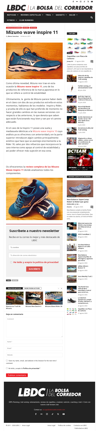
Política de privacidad (31, 368)
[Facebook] (73, 1)
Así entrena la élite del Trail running (85, 129)
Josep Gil (70, 61)
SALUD (72, 15)
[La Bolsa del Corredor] (49, 7)
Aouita (69, 207)
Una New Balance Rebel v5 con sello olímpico (84, 246)
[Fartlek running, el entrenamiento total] (72, 88)
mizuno (14, 280)
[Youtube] (91, 1)
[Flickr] (76, 1)
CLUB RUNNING (26, 20)
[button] (91, 17)
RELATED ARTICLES (14, 288)
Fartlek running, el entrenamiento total (85, 87)
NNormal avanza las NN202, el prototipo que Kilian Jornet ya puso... (85, 226)
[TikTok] (84, 1)
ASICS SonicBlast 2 (84, 234)
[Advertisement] (34, 158)
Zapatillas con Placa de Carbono (77, 57)
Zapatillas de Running (14, 28)
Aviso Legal (51, 425)
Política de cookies (64, 425)
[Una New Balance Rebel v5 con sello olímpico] (72, 247)
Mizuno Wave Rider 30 (53, 306)
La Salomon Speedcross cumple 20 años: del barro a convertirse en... (85, 300)
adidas (69, 53)
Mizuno (13, 25)
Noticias (33, 28)
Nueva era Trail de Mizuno (13, 307)
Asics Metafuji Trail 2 (85, 276)
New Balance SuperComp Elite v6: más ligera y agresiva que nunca (85, 257)
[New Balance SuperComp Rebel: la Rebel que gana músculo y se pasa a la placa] (80, 188)
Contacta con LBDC (80, 425)
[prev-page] (58, 288)
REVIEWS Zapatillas (31, 15)
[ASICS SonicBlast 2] (72, 237)
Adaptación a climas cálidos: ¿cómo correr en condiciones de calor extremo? (85, 141)
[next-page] (61, 288)
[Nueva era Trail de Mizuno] (15, 298)
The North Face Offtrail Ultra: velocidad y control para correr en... (84, 289)
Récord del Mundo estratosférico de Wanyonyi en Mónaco (85, 108)
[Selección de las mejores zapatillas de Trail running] (72, 78)
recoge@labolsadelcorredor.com (54, 410)
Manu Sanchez (13, 36)
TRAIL (48, 15)
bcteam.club (54, 405)
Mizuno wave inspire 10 (45, 131)
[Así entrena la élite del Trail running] (72, 130)
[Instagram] (80, 1)
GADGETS (60, 15)
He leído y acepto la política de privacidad (35, 262)
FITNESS (11, 20)
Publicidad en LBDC (81, 428)
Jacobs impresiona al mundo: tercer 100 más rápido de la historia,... (85, 119)
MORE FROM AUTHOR (32, 288)
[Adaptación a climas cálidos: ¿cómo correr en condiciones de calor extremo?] (72, 141)
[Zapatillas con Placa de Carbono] (80, 45)
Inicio (7, 25)
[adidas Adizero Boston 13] (72, 268)
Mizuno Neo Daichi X (33, 306)
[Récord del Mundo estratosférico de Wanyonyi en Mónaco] (72, 109)
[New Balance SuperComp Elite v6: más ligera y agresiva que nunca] (72, 257)
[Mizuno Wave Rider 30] (54, 298)
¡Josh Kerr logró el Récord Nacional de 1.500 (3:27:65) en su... (85, 98)
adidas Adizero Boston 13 (83, 267)
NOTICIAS (11, 15)
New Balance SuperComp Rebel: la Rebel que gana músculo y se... (78, 201)
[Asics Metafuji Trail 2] (72, 279)
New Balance (71, 196)
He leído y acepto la (24, 368)
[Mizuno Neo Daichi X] (34, 298)
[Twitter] (88, 1)
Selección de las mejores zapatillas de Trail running (85, 77)
